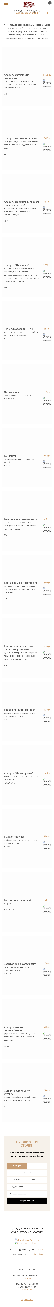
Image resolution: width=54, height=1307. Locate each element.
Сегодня (17, 1166)
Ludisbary (38, 1254)
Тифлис (27, 1173)
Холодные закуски (27, 13)
